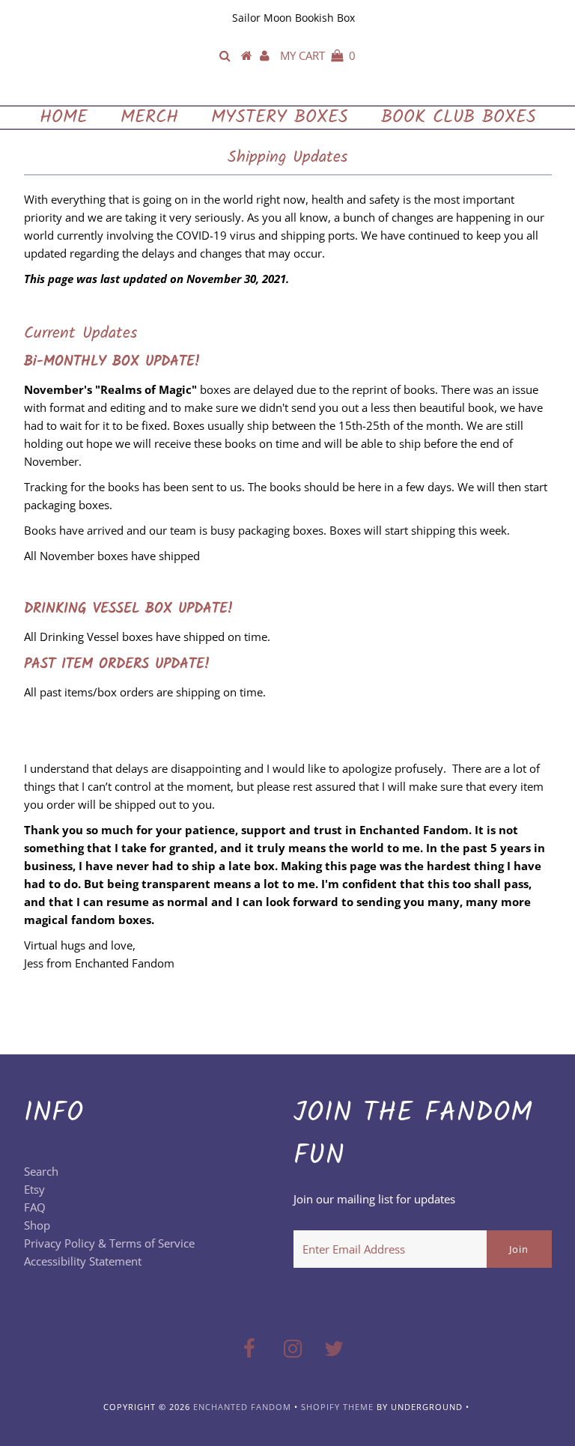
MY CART (318, 55)
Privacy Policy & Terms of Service (109, 1243)
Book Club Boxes (458, 117)
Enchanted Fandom (287, 90)
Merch (149, 117)
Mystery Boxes (279, 117)
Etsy (34, 1189)
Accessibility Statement (83, 1261)
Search (41, 1171)
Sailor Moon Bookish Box (293, 17)
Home (64, 117)
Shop (37, 1225)
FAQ (35, 1207)
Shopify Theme (337, 1406)
